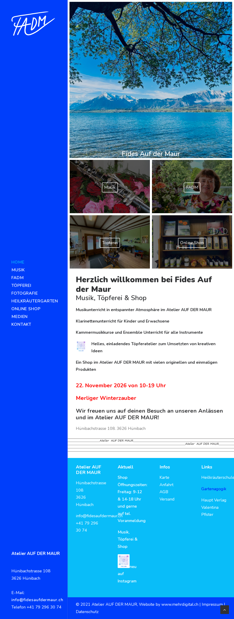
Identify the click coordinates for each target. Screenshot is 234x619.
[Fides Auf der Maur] (33, 23)
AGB (164, 492)
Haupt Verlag (213, 500)
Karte (164, 477)
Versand (167, 499)
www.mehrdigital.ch (179, 604)
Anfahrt (166, 484)
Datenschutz (87, 611)
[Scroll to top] (224, 609)
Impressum (213, 604)
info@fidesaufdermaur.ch (37, 600)
